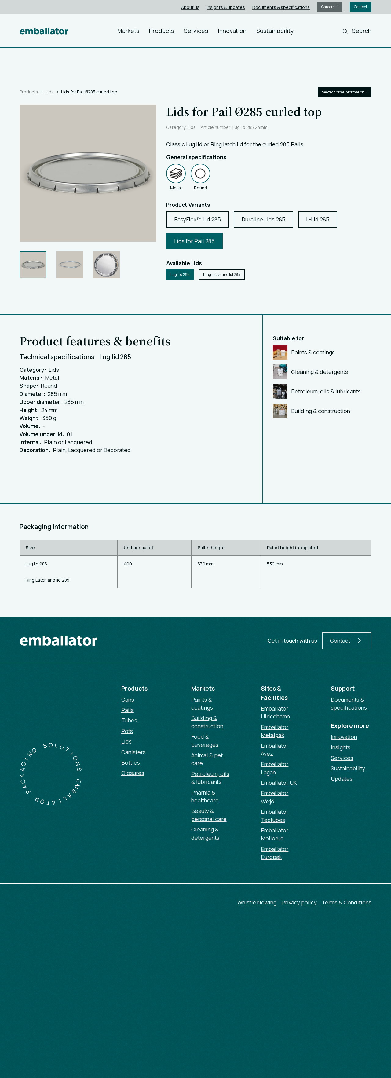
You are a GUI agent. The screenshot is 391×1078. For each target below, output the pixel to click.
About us (190, 7)
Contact (360, 6)
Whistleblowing (256, 902)
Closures (132, 773)
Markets (128, 31)
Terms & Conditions (346, 902)
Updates (342, 778)
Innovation (232, 31)
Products (161, 31)
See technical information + (344, 92)
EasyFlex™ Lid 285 (197, 219)
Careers (328, 6)
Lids (50, 92)
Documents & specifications (281, 7)
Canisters (133, 752)
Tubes (129, 720)
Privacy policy (299, 902)
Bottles (130, 762)
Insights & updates (226, 7)
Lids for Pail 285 (194, 241)
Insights (340, 747)
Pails (127, 710)
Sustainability (275, 31)
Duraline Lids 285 (263, 219)
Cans (127, 699)
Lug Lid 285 (180, 274)
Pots (127, 731)
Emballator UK (279, 782)
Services (196, 31)
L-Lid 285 (317, 219)
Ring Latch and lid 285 (221, 274)
